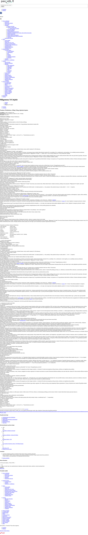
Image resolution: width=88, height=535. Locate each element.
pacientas (42, 411)
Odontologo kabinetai (11, 56)
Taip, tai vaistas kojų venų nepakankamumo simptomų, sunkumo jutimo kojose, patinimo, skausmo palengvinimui (22, 466)
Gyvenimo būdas (8, 82)
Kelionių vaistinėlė (8, 76)
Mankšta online (8, 83)
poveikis (61, 411)
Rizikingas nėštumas (11, 29)
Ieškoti (2, 6)
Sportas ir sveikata (8, 92)
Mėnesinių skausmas (9, 63)
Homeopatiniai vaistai (9, 46)
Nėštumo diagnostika (11, 33)
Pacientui (4, 106)
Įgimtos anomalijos (10, 30)
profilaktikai (82, 411)
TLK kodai (7, 476)
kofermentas (29, 411)
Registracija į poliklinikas (9, 59)
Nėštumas (7, 25)
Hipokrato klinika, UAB (7, 439)
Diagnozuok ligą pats (9, 38)
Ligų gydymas (7, 62)
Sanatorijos (9, 57)
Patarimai (9, 71)
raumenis (86, 411)
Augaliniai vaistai (8, 45)
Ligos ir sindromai (5, 20)
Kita (8, 53)
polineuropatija (26, 195)
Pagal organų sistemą (9, 23)
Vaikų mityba (9, 66)
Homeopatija (4, 95)
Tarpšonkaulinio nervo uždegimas (8, 417)
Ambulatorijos (10, 52)
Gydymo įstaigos (8, 50)
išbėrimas (25, 411)
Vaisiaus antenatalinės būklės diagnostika (15, 36)
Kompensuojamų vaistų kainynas (11, 491)
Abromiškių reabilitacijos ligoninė (8, 430)
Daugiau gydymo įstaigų (7, 449)
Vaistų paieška (7, 40)
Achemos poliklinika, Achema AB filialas (10, 435)
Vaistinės (6, 58)
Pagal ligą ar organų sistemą (10, 490)
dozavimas (13, 411)
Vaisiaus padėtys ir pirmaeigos (13, 35)
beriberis (7, 411)
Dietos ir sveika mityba (9, 88)
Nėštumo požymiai (10, 26)
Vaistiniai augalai (8, 48)
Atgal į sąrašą (3, 412)
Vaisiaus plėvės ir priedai (14, 28)
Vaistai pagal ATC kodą (9, 42)
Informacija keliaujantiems (10, 77)
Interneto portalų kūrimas (4, 530)
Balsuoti (1, 467)
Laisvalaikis (9, 70)
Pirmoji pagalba (8, 75)
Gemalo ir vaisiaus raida (11, 27)
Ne (2, 464)
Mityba (6, 84)
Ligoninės (9, 55)
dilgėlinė (22, 166)
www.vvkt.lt (26, 409)
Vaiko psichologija (10, 65)
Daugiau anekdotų (5, 458)
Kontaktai (4, 9)
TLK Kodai (7, 24)
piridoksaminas (51, 411)
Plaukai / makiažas (8, 91)
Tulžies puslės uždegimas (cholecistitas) (9, 419)
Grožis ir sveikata (8, 90)
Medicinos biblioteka (9, 79)
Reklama (4, 10)
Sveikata (4, 61)
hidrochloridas (20, 411)
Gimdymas (9, 37)
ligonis (32, 411)
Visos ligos (4, 422)
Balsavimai (2, 468)
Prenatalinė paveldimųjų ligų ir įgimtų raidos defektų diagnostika (19, 32)
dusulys (18, 166)
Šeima (8, 69)
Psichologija (7, 86)
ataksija (4, 411)
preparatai (70, 411)
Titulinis (6, 102)
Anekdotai (7, 80)
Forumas (4, 96)
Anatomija (7, 74)
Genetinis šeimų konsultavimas (13, 31)
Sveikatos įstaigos (5, 49)
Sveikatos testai (8, 78)
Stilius (6, 94)
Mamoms (6, 64)
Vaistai (3, 39)
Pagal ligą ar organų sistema (10, 43)
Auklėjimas (9, 67)
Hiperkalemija (5, 420)
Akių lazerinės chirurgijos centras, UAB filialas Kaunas (12, 443)
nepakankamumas (37, 411)
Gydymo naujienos (8, 85)
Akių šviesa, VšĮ (5, 448)
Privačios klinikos (10, 51)
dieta (10, 411)
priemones (78, 411)
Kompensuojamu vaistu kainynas (11, 44)
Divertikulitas (4, 418)
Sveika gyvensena (5, 81)
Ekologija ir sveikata (9, 89)
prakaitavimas (65, 411)
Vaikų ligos (9, 68)
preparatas (74, 411)
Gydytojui (4, 107)
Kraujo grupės (7, 72)
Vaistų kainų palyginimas (9, 492)
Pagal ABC (7, 22)
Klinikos (8, 54)
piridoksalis (46, 411)
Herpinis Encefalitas (6, 421)
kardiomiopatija (23, 320)
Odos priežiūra (7, 93)
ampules (1, 411)
